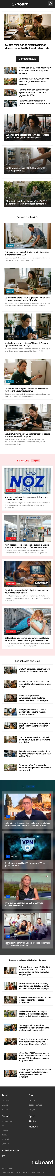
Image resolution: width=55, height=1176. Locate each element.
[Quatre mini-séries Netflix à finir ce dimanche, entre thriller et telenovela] (27, 27)
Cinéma (5, 1105)
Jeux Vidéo (10, 427)
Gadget (32, 1109)
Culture (6, 1116)
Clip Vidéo (6, 1100)
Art (3, 1126)
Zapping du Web (35, 1105)
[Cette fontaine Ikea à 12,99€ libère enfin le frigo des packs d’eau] (27, 160)
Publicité (5, 1139)
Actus (5, 1095)
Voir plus (35, 460)
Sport (32, 1116)
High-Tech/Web (12, 336)
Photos (5, 1109)
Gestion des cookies (38, 1172)
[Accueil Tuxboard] (16, 3)
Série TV (5, 1143)
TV (8, 816)
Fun (31, 1095)
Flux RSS (26, 1172)
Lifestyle (10, 291)
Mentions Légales (8, 1172)
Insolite (32, 1100)
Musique (33, 1126)
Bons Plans (11, 490)
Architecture (7, 1121)
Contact (18, 1172)
